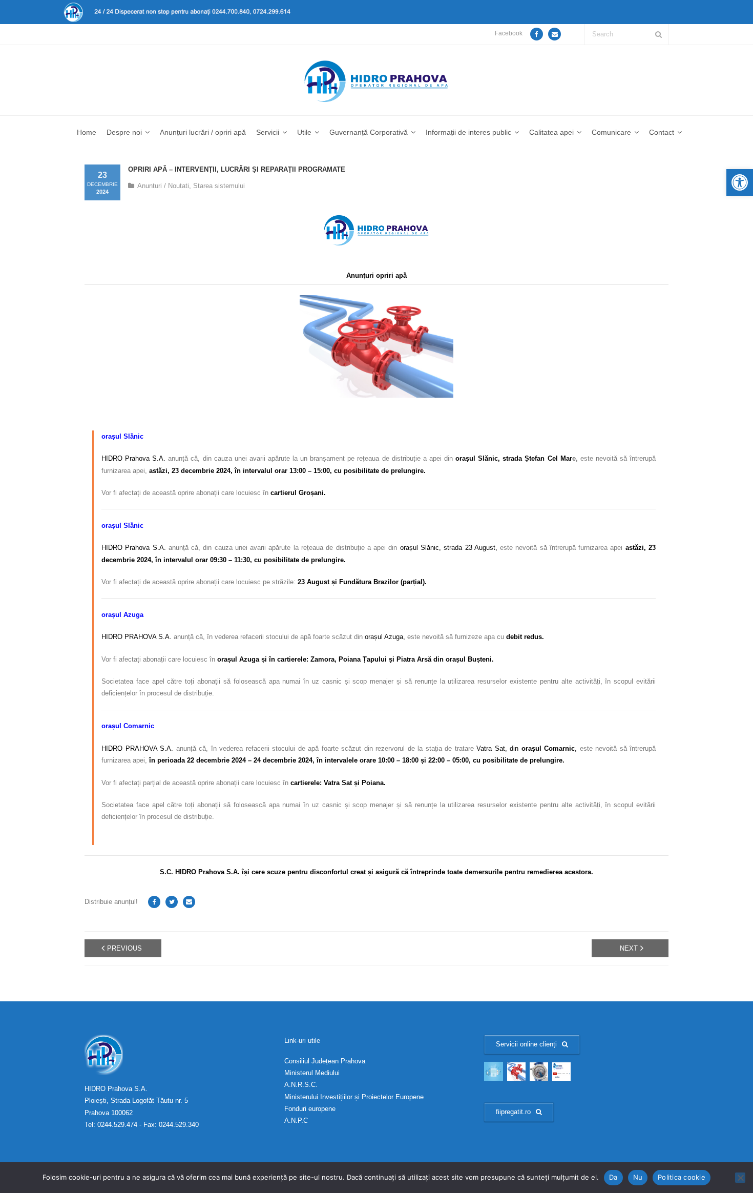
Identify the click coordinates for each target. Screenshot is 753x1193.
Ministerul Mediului (312, 1073)
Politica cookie (681, 1177)
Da (613, 1177)
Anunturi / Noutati (163, 186)
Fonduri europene (310, 1109)
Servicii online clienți (526, 1044)
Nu (638, 1177)
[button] (739, 182)
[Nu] (740, 1178)
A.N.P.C (296, 1120)
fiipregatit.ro (513, 1112)
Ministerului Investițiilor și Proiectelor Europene (354, 1097)
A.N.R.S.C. (301, 1084)
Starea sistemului (219, 186)
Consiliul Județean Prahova (324, 1061)
